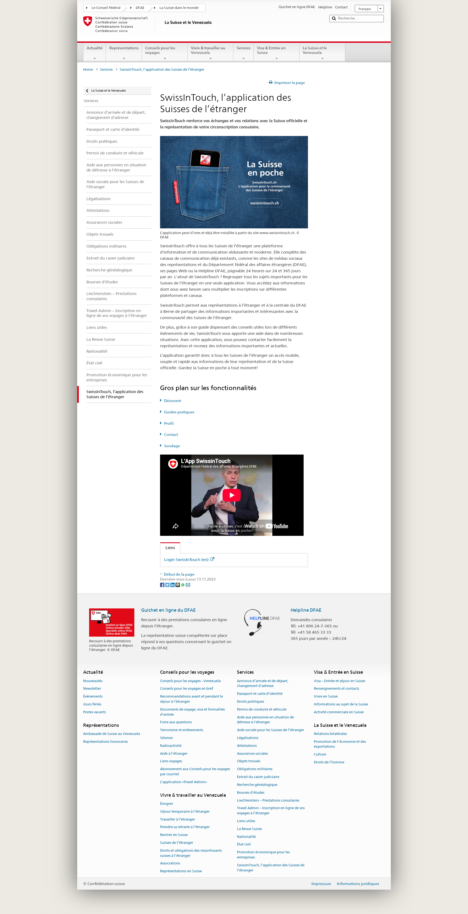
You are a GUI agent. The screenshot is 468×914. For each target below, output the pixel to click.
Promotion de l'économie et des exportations (340, 744)
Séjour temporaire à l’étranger (185, 811)
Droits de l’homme (329, 762)
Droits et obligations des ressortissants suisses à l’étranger (191, 853)
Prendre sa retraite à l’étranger (185, 827)
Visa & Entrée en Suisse (271, 50)
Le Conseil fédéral (106, 8)
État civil (244, 844)
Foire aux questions (176, 722)
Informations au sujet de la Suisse (341, 704)
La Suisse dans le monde (179, 8)
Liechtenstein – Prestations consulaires (268, 800)
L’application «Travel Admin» (183, 782)
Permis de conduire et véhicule (262, 709)
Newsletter (92, 689)
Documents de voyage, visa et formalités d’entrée (192, 712)
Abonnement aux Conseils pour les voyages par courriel (195, 771)
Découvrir (172, 400)
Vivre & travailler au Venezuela (208, 50)
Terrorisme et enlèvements (181, 730)
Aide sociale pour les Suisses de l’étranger (270, 730)
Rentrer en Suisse (174, 835)
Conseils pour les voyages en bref (186, 689)
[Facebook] (162, 584)
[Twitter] (167, 584)
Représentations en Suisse (181, 871)
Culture (320, 755)
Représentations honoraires (105, 742)
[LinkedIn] (173, 584)
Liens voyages (171, 761)
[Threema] (178, 584)
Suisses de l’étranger (176, 843)
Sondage (172, 446)
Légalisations (247, 738)
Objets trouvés (248, 761)
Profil (169, 423)
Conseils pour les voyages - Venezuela (190, 681)
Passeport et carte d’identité (259, 694)
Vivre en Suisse (326, 696)
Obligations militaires (254, 769)
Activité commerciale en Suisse (339, 712)
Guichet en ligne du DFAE (168, 610)
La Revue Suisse (249, 829)
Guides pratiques (179, 412)
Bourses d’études (250, 792)
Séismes (166, 738)
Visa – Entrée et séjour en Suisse (339, 681)
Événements (93, 696)
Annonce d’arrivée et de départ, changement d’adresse (262, 683)
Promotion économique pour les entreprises (263, 854)
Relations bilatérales (330, 734)
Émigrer (166, 804)
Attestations (247, 746)
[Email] (188, 584)
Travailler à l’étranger (177, 819)
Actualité (95, 48)
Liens (167, 547)
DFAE (140, 8)
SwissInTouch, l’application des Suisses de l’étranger (270, 867)
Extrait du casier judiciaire (258, 777)
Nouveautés (92, 681)
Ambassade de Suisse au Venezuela (111, 734)
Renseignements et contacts (336, 689)
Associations (170, 863)
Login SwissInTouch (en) (186, 559)
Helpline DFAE (306, 610)
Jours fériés (92, 704)
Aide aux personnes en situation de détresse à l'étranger (265, 719)
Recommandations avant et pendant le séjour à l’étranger (191, 699)
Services (244, 48)
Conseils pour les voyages (160, 50)
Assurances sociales (252, 753)
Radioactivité (170, 746)
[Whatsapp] (183, 584)
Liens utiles (246, 821)
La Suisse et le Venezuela (315, 50)
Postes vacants (94, 712)
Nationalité (246, 837)
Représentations (124, 48)
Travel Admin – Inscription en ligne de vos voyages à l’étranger (271, 810)
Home (88, 69)
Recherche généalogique (257, 785)
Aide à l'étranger (173, 753)
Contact (171, 434)
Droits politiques (250, 701)
